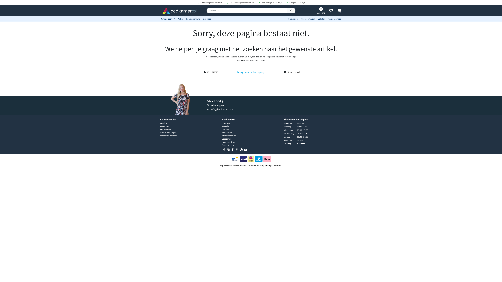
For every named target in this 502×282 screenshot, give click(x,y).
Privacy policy (253, 165)
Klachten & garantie (168, 135)
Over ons (226, 123)
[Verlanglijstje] (331, 11)
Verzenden (165, 126)
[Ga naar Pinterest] (241, 150)
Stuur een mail (294, 72)
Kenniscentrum (193, 18)
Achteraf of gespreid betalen (211, 2)
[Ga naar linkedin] (228, 150)
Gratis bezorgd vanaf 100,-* (271, 2)
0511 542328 (212, 72)
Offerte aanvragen (168, 132)
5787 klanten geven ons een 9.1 (241, 2)
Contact (225, 129)
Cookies (243, 165)
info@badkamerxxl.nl (222, 109)
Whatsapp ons (218, 105)
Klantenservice (334, 18)
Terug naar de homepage (251, 72)
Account (321, 12)
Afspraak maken (308, 18)
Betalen (163, 123)
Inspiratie (207, 18)
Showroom (293, 18)
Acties (180, 18)
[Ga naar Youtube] (245, 150)
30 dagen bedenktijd (297, 2)
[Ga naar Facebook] (233, 150)
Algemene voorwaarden (229, 165)
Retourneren (165, 129)
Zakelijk (321, 18)
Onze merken (228, 145)
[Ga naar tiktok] (224, 150)
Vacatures (226, 138)
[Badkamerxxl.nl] (179, 10)
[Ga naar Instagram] (237, 150)
